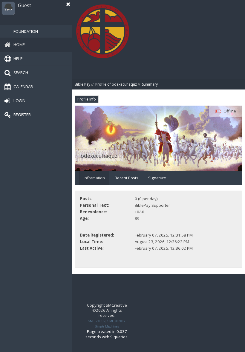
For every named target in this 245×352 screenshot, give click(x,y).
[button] (68, 4)
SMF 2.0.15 (96, 321)
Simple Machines (107, 326)
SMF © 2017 (116, 321)
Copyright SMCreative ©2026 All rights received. (107, 310)
